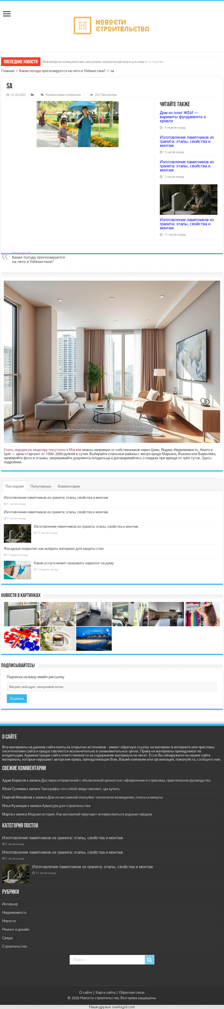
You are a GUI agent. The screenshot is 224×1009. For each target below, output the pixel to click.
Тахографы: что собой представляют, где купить (80, 789)
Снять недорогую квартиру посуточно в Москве (42, 450)
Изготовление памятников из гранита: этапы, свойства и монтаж (187, 141)
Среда (7, 938)
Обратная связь (132, 992)
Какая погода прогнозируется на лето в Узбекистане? (62, 71)
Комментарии (69, 486)
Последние (14, 486)
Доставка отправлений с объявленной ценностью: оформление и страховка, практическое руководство (125, 780)
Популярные (41, 486)
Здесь (207, 458)
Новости (9, 921)
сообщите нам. (209, 759)
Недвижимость (14, 912)
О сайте (85, 992)
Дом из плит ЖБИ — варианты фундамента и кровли (183, 116)
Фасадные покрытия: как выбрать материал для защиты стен (54, 549)
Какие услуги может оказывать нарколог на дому (74, 563)
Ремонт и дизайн (15, 929)
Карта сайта (105, 992)
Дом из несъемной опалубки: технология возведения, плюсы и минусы (105, 797)
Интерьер (10, 904)
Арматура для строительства (66, 806)
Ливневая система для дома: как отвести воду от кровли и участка (93, 62)
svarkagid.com (123, 1007)
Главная (7, 71)
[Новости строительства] (112, 26)
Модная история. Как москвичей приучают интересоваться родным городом (90, 814)
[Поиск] (149, 960)
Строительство (14, 946)
